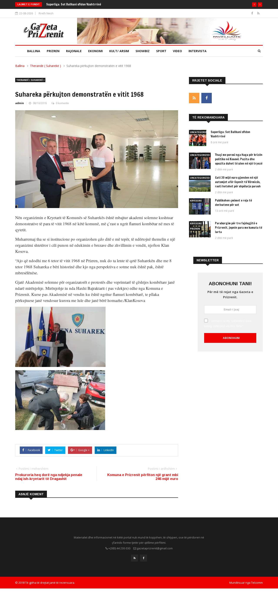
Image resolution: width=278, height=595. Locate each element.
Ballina (33, 51)
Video (177, 51)
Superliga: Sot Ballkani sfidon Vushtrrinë (73, 4)
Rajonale (74, 51)
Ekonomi (95, 51)
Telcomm (257, 583)
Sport (161, 51)
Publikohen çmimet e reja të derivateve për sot (233, 202)
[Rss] (258, 13)
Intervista (198, 51)
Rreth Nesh (46, 13)
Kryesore (196, 200)
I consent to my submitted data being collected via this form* (228, 323)
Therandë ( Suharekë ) (45, 66)
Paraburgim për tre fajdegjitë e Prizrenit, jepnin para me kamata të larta (238, 227)
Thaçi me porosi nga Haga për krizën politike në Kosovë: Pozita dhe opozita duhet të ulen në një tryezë (238, 159)
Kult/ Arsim (119, 51)
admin (19, 103)
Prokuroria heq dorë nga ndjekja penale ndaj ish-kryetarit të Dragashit (48, 477)
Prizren (53, 51)
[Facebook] (252, 13)
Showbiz (143, 51)
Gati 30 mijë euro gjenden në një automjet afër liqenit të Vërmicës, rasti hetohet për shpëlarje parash (238, 181)
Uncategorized (200, 132)
